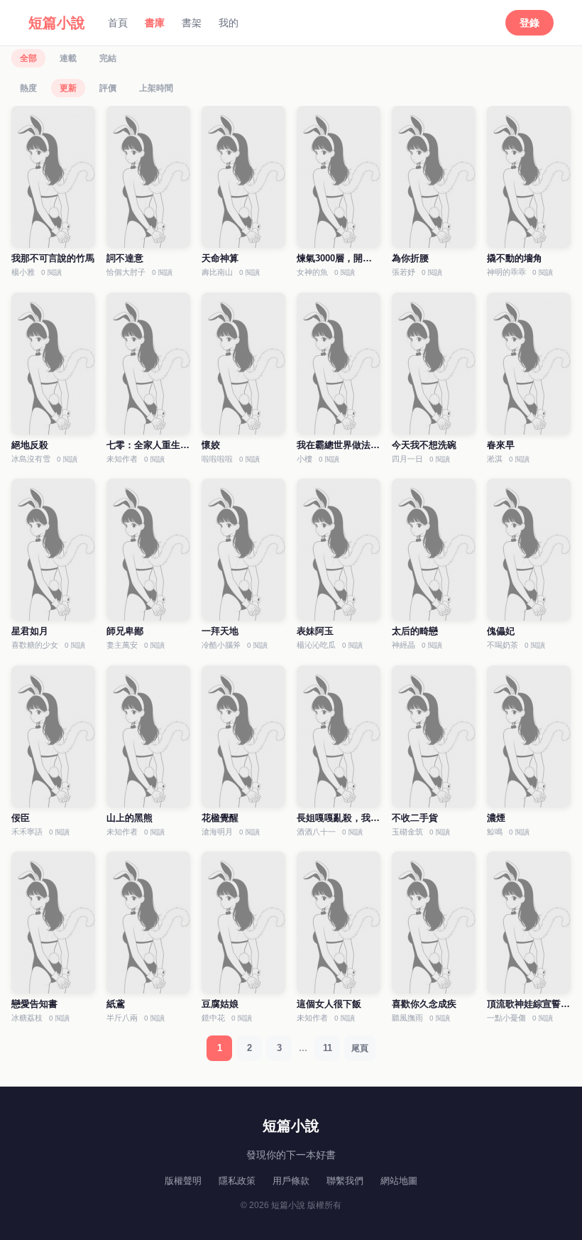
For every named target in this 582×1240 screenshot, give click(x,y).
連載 (68, 58)
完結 (107, 58)
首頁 (118, 22)
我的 (228, 22)
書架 (192, 22)
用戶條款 (291, 1180)
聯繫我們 (344, 1180)
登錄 (529, 22)
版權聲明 (183, 1180)
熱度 (28, 88)
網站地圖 (398, 1180)
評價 (107, 88)
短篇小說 (56, 23)
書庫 (155, 22)
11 (327, 1048)
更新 (68, 88)
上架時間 (156, 88)
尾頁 (359, 1048)
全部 (28, 58)
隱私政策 (237, 1180)
